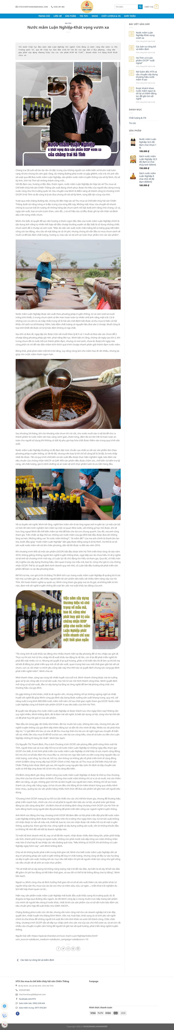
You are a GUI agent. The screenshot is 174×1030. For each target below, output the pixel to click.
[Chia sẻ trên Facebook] (58, 949)
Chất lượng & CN (111, 16)
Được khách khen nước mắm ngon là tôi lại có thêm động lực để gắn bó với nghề (146, 93)
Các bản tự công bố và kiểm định (37, 960)
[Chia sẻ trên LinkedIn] (78, 949)
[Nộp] (140, 6)
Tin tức (84, 16)
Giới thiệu (130, 16)
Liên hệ (58, 16)
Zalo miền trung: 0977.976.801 (33, 1007)
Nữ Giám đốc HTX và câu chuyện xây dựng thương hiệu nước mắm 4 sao (147, 75)
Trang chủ (44, 16)
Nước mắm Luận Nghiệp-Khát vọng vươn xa (145, 35)
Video (95, 16)
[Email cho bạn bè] (68, 949)
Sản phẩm (70, 16)
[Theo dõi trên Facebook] (17, 1013)
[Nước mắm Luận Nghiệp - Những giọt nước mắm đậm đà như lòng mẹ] (87, 7)
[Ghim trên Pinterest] (73, 949)
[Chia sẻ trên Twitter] (63, 949)
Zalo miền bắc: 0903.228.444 (32, 1003)
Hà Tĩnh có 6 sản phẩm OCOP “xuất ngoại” (145, 60)
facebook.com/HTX (27, 999)
